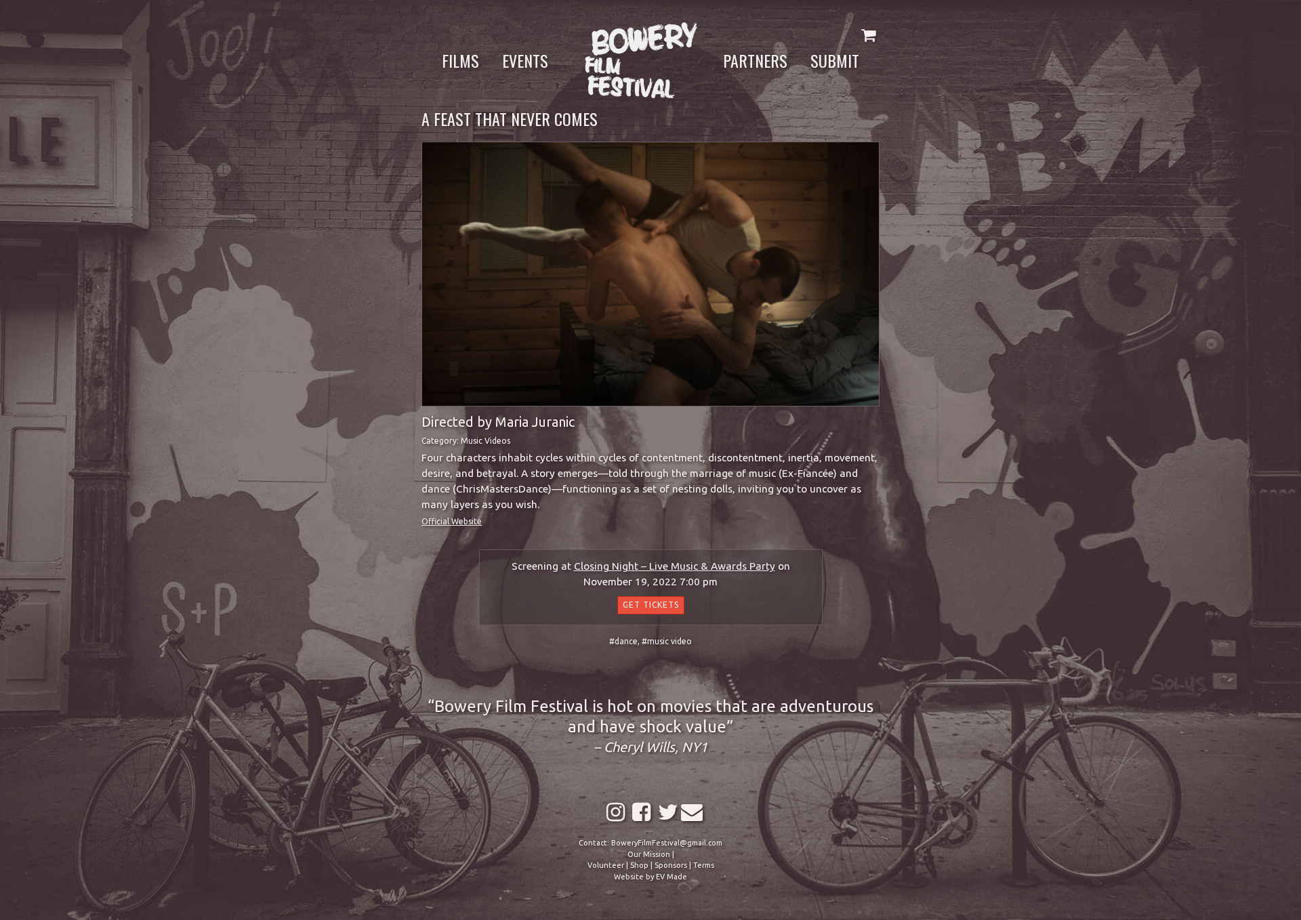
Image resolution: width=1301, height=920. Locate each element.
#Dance (623, 641)
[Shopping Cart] (868, 35)
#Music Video (667, 641)
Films (460, 60)
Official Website (451, 521)
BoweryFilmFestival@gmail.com (666, 843)
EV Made (671, 877)
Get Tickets (651, 604)
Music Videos (485, 440)
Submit (834, 60)
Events (525, 60)
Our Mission (648, 854)
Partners (755, 60)
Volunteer (605, 865)
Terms (703, 865)
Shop (639, 865)
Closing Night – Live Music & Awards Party (674, 566)
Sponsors (671, 865)
